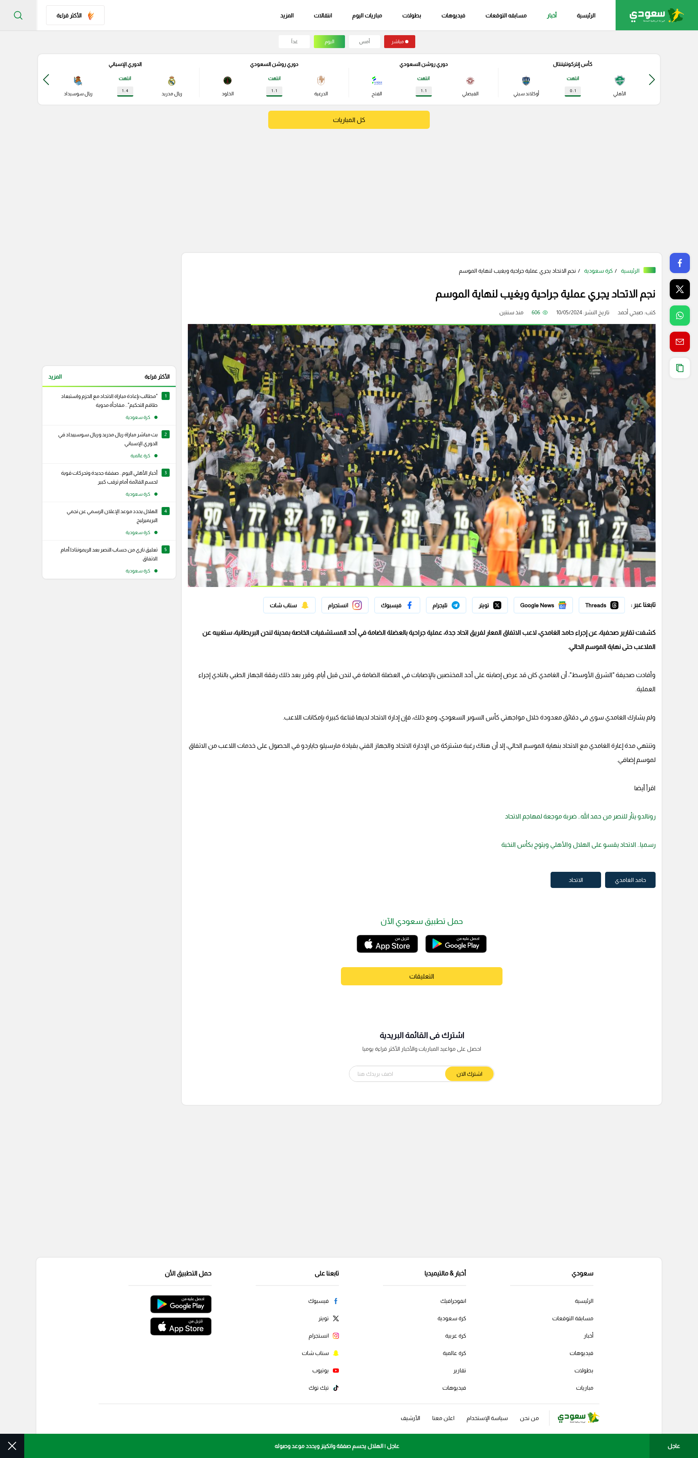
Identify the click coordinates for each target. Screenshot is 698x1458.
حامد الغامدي (630, 880)
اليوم (329, 41)
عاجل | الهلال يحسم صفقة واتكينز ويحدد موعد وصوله (337, 1446)
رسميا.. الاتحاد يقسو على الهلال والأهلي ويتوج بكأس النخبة (578, 844)
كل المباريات (349, 119)
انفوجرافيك (453, 1301)
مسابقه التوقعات (506, 15)
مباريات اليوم (367, 15)
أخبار (552, 15)
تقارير (459, 1370)
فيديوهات (453, 15)
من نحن (529, 1418)
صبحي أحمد (630, 312)
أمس (364, 41)
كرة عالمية (454, 1353)
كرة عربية (455, 1335)
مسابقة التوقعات (572, 1318)
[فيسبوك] (397, 605)
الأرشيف (410, 1418)
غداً (294, 41)
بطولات (411, 15)
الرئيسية (586, 15)
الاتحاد (576, 880)
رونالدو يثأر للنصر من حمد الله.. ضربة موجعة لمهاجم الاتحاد (580, 816)
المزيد (55, 376)
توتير (502, 603)
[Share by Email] (680, 342)
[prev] (652, 79)
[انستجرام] (345, 605)
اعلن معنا (443, 1418)
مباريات (584, 1387)
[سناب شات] (289, 605)
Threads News (606, 603)
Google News (555, 603)
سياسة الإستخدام (487, 1418)
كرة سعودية (598, 270)
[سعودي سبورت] (657, 15)
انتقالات (323, 15)
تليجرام (458, 603)
